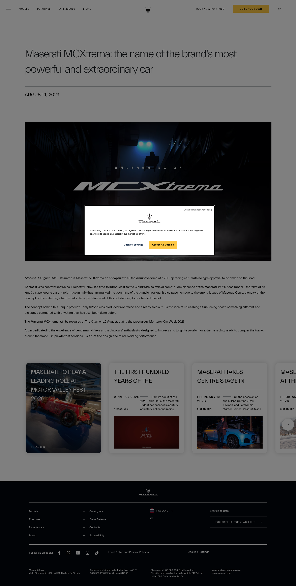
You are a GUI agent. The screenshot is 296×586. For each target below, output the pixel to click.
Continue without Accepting (198, 210)
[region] (149, 230)
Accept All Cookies (163, 244)
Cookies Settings (133, 244)
